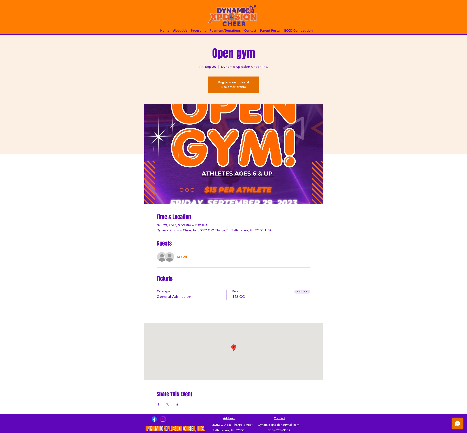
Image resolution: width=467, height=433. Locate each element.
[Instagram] (163, 419)
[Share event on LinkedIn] (176, 404)
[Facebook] (154, 419)
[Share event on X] (167, 404)
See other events (233, 87)
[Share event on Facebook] (158, 404)
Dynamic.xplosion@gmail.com (278, 424)
